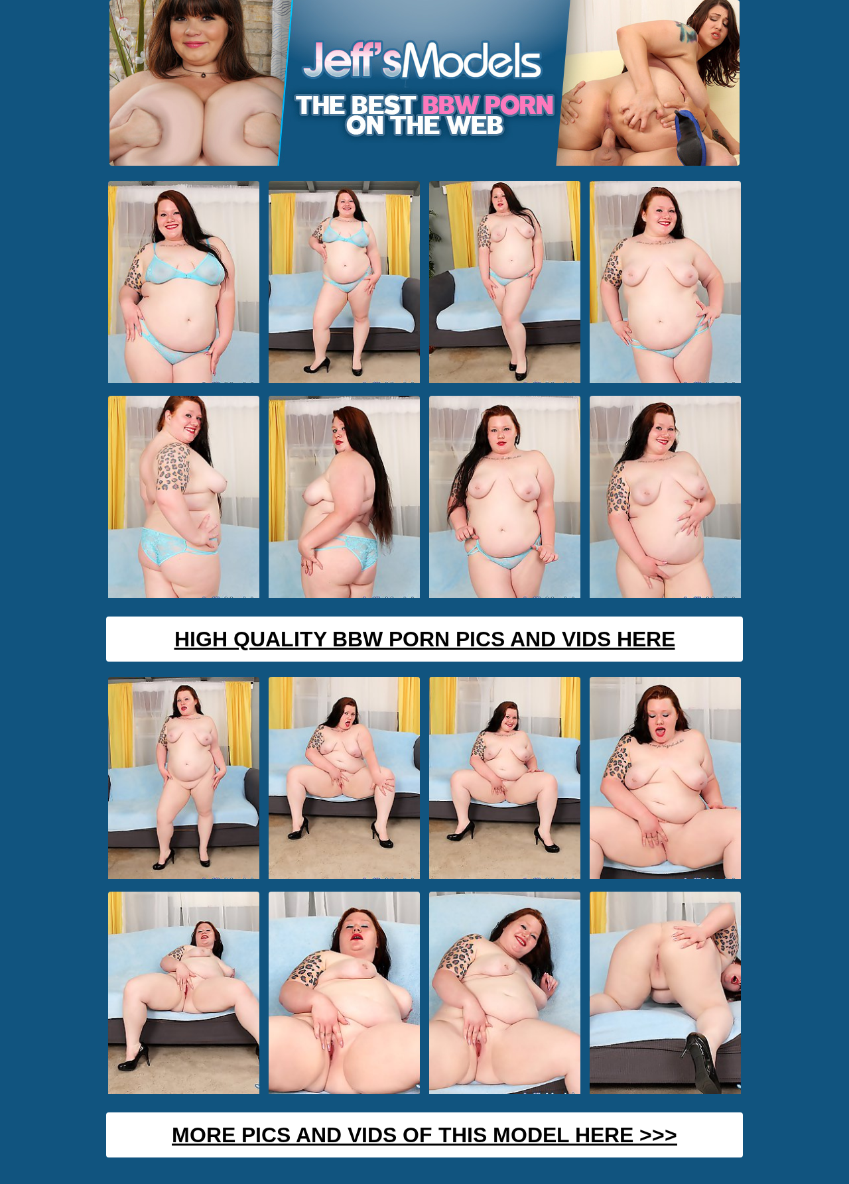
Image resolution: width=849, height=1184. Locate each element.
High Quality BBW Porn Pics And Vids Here (424, 639)
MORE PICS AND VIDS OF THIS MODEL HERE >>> (424, 1135)
